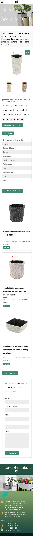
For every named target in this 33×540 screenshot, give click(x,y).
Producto (11, 33)
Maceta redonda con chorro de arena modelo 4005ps (16, 233)
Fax (6, 423)
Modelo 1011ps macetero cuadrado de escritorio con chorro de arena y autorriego (16, 349)
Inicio (3, 33)
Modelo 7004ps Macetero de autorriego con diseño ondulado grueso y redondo (14, 291)
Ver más (6, 248)
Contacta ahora (9, 125)
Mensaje (7, 431)
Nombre (8, 398)
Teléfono (7, 415)
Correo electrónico (11, 406)
